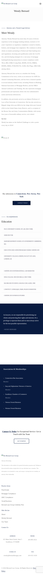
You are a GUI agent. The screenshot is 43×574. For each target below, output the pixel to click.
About (3, 514)
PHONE (32, 536)
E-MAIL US (12, 552)
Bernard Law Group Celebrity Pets (13, 505)
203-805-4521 (32, 539)
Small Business (7, 501)
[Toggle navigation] (40, 3)
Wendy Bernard (7, 518)
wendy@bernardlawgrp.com (12, 555)
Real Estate (5, 490)
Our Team (5, 522)
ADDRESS (12, 536)
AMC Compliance (7, 497)
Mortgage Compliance (9, 493)
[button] (21, 203)
